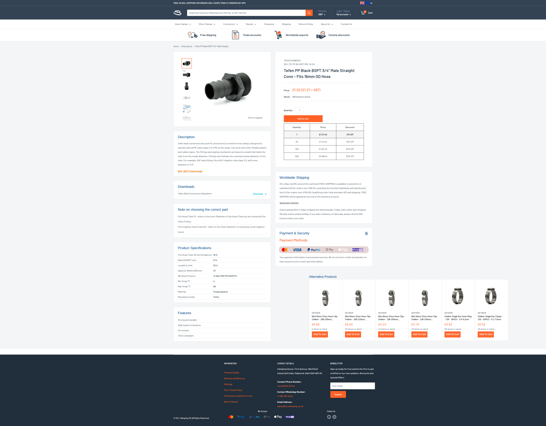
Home (176, 46)
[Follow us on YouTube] (329, 417)
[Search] (309, 13)
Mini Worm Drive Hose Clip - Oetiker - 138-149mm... (424, 317)
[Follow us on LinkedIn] (334, 417)
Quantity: (288, 110)
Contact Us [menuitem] (346, 24)
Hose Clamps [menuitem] (181, 24)
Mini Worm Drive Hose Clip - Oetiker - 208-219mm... (358, 317)
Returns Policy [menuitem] (306, 24)
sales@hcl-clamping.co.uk (290, 406)
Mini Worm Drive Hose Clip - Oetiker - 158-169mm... (391, 317)
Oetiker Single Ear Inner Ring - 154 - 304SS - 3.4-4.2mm (457, 317)
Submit (338, 394)
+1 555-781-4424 (285, 396)
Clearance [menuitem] (269, 24)
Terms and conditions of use (238, 395)
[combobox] (246, 13)
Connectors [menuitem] (229, 24)
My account (343, 14)
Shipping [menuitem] (286, 24)
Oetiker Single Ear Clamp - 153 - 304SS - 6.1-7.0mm (490, 317)
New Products (231, 401)
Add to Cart (319, 334)
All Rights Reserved (200, 418)
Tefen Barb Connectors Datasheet (195, 193)
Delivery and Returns (234, 378)
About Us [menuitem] (325, 24)
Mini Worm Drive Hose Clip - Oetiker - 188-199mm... (325, 317)
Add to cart (303, 118)
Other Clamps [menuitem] (205, 24)
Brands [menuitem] (249, 24)
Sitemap (228, 384)
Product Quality (231, 372)
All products (187, 46)
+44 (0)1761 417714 (286, 386)
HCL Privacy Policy (233, 390)
